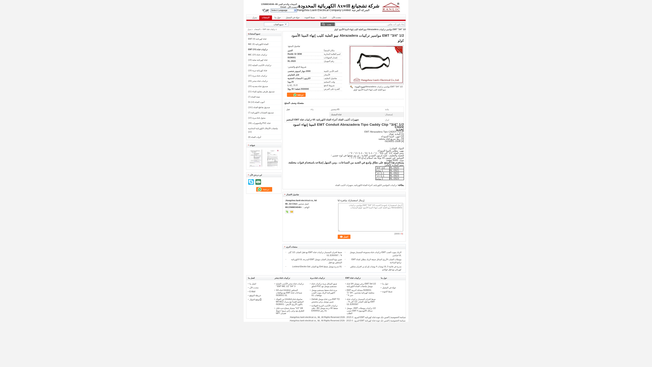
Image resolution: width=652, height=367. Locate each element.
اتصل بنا (323, 17)
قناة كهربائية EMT (257, 39)
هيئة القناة (255, 97)
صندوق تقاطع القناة (261, 107)
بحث (329, 24)
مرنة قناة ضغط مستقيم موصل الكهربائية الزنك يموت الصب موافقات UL (324, 292)
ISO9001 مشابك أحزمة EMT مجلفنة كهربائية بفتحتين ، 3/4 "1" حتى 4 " (360, 292)
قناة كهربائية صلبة (259, 60)
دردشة (300, 94)
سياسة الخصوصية (398, 317)
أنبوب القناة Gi (256, 102)
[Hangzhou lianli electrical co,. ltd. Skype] (287, 212)
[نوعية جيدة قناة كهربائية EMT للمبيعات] (255, 167)
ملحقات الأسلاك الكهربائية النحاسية (263, 128)
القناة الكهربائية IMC (258, 44)
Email (283, 7)
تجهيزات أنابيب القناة (344, 185)
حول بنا (278, 17)
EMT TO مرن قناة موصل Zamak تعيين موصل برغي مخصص (325, 300)
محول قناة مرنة (258, 118)
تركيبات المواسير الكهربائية (385, 185)
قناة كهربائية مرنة (259, 70)
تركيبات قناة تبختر (260, 81)
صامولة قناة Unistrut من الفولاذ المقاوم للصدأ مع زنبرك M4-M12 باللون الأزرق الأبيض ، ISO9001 (290, 301)
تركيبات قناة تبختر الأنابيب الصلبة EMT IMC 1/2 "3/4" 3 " (290, 285)
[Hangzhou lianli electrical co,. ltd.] (295, 10)
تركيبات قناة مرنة (259, 76)
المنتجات (265, 17)
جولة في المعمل (293, 17)
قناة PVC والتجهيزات (261, 123)
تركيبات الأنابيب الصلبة (261, 65)
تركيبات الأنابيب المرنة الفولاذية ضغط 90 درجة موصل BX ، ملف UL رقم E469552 (324, 308)
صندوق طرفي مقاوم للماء (263, 91)
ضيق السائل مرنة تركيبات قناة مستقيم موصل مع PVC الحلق (324, 285)
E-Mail (252, 291)
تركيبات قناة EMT (269, 29)
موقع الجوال (254, 299)
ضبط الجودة (310, 17)
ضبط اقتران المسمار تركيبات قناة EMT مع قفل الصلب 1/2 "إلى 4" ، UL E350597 (361, 301)
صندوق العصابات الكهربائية (262, 112)
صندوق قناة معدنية (260, 86)
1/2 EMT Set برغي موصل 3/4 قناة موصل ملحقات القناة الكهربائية (361, 285)
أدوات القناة (256, 137)
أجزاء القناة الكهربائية (363, 185)
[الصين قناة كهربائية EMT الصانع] (393, 7)
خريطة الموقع (255, 295)
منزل (254, 17)
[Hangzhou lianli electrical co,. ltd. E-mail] (292, 212)
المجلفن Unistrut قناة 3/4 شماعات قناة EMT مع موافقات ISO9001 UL (289, 292)
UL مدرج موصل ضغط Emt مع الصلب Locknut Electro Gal (317, 266)
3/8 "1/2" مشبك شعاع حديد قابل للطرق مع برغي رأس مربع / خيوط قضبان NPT (290, 310)
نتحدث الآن (292, 7)
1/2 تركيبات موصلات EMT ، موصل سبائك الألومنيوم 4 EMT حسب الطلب (361, 310)
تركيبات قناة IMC (257, 55)
